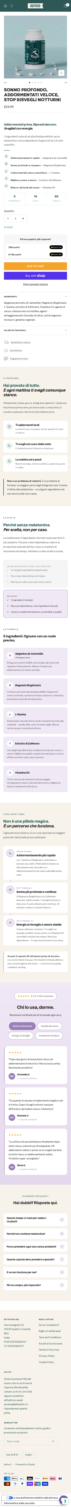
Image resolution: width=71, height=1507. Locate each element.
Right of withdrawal (50, 1330)
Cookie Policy (46, 1362)
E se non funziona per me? (22, 1272)
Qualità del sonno (49, 1026)
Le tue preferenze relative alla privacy (35, 1497)
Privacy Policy (47, 1355)
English (28, 1454)
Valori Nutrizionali (15, 330)
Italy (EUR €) (12, 1454)
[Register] (53, 1441)
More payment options (35, 284)
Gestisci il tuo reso (49, 1349)
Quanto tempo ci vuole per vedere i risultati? (26, 1220)
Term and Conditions (50, 1337)
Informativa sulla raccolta (19, 1503)
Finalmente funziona (49, 1035)
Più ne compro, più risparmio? (24, 1285)
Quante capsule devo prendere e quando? (30, 1259)
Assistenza (16, 350)
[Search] (11, 5)
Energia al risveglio (21, 1035)
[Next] (65, 82)
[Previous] (5, 82)
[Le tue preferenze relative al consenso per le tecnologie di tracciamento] (65, 1501)
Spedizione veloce (20, 342)
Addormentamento (22, 1026)
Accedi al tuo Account (50, 1343)
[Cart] (65, 5)
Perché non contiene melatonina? (26, 1233)
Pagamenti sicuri (19, 358)
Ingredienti (10, 297)
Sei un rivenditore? (49, 1324)
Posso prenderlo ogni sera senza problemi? (31, 1246)
